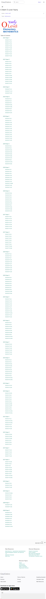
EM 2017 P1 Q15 (8, 220)
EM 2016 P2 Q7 (8, 287)
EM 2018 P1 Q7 (8, 169)
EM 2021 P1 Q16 (8, 45)
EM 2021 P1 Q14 (8, 43)
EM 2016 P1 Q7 (8, 257)
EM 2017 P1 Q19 (8, 226)
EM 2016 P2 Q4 (8, 281)
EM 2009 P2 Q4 (8, 512)
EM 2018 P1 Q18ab (9, 183)
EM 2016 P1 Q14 (8, 259)
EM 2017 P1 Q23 (8, 228)
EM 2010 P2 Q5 (8, 495)
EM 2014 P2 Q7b (8, 371)
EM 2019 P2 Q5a (8, 149)
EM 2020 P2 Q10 (8, 112)
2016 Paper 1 (6, 251)
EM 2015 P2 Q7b (8, 330)
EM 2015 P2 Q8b (8, 332)
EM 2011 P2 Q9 (8, 473)
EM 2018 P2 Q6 (8, 201)
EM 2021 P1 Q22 (8, 51)
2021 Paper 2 (6, 59)
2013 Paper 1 (6, 383)
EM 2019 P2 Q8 (8, 159)
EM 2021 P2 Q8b (8, 77)
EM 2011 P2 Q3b (8, 461)
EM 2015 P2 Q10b (8, 338)
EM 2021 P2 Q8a (8, 75)
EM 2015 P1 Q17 (8, 306)
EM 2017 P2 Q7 (8, 242)
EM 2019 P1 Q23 (8, 136)
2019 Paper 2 (6, 143)
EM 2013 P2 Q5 (8, 401)
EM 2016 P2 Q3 (8, 279)
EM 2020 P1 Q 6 (8, 89)
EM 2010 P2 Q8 (8, 499)
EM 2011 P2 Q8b (8, 471)
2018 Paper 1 (6, 167)
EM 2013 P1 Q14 (8, 385)
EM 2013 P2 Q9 (8, 408)
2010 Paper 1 (6, 481)
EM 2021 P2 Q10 (8, 83)
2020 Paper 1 (6, 87)
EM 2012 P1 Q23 (8, 426)
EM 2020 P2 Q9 (8, 110)
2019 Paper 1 (6, 116)
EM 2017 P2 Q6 (8, 240)
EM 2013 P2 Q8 (8, 406)
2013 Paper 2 (6, 391)
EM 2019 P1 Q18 (8, 128)
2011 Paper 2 (6, 459)
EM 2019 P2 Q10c (8, 161)
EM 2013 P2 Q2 (8, 395)
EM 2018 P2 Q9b (8, 208)
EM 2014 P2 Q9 (8, 375)
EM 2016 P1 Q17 (8, 263)
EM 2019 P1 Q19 (8, 130)
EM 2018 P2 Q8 (8, 204)
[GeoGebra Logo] (6, 2)
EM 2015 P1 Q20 (8, 310)
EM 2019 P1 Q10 (8, 122)
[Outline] (2, 6)
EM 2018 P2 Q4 (8, 197)
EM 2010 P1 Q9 (8, 483)
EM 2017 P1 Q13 (8, 218)
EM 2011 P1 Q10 (8, 450)
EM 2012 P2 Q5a (8, 434)
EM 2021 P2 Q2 (8, 63)
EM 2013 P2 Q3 (8, 397)
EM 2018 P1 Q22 (8, 187)
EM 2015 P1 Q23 (8, 314)
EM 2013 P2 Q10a (8, 412)
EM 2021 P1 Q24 (8, 55)
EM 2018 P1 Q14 (8, 179)
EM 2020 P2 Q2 (8, 98)
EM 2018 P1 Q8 (8, 171)
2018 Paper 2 (6, 191)
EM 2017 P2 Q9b (8, 248)
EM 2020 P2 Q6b (8, 106)
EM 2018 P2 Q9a (8, 206)
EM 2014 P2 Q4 (8, 361)
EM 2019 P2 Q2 (8, 145)
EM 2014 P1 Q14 (8, 344)
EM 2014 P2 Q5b (8, 365)
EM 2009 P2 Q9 (8, 524)
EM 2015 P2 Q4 (8, 324)
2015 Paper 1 (6, 297)
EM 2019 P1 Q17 (8, 126)
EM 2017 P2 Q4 (8, 236)
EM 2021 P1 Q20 (8, 47)
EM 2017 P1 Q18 (8, 224)
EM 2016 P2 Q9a (8, 293)
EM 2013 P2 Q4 (8, 399)
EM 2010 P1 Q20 (8, 487)
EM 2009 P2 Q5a (8, 516)
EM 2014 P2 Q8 (8, 373)
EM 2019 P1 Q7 (8, 120)
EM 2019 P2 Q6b (8, 155)
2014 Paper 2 (6, 357)
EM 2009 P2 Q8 (8, 522)
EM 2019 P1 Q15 (8, 124)
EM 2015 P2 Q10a (8, 336)
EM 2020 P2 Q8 (8, 108)
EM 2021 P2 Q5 (8, 69)
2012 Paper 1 (6, 416)
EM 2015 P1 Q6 (8, 299)
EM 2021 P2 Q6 (8, 71)
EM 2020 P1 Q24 (8, 93)
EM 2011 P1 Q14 (8, 452)
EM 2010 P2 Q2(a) (9, 493)
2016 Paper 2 (6, 275)
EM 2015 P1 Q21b (8, 312)
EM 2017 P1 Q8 (8, 216)
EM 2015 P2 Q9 (8, 334)
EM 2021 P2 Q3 (8, 65)
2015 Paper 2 (6, 320)
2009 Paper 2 (6, 510)
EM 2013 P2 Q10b (8, 410)
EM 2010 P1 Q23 (8, 485)
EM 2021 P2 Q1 (8, 61)
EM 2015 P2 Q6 (8, 328)
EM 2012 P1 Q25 (8, 428)
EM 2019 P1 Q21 (8, 132)
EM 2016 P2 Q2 (8, 277)
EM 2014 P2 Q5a (8, 363)
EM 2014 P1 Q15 (8, 346)
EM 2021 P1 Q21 (8, 49)
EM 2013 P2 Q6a (8, 403)
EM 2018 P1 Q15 (8, 181)
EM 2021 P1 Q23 (8, 53)
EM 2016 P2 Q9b (8, 291)
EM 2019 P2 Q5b (8, 151)
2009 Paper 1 (6, 502)
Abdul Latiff (8, 13)
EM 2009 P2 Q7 (8, 520)
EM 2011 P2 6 (8, 465)
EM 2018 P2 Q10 (8, 210)
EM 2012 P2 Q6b (8, 438)
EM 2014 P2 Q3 (8, 359)
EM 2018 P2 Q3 (8, 195)
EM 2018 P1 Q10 (8, 175)
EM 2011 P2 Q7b (8, 467)
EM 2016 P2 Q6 (8, 285)
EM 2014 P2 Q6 (8, 367)
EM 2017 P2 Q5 (8, 238)
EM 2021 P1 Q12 (8, 41)
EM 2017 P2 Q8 (8, 244)
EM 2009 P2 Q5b (8, 514)
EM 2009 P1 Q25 (8, 504)
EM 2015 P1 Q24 (8, 316)
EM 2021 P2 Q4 (8, 67)
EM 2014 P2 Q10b (8, 379)
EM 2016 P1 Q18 (8, 265)
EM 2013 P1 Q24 (8, 387)
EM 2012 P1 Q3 (8, 418)
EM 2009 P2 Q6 (8, 518)
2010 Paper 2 (6, 491)
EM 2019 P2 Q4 (8, 147)
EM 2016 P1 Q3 (8, 253)
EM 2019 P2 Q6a (8, 153)
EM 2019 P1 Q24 (8, 138)
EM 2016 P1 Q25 (8, 271)
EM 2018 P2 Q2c (8, 193)
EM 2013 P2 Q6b (8, 405)
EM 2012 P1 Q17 (8, 424)
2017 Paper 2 (6, 232)
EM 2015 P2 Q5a (8, 326)
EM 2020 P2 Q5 (8, 102)
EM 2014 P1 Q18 (8, 348)
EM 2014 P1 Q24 (8, 354)
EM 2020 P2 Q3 (8, 100)
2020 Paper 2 (6, 96)
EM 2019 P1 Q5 (8, 118)
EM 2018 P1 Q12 (8, 177)
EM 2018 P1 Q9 (8, 173)
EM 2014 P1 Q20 (8, 350)
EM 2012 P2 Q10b (8, 422)
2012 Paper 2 (6, 432)
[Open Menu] (44, 2)
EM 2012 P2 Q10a (8, 420)
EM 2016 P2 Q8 (8, 289)
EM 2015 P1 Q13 (8, 301)
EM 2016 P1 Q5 (8, 255)
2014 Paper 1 (6, 342)
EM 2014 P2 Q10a (8, 377)
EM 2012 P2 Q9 (8, 444)
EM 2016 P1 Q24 (8, 267)
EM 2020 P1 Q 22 (8, 91)
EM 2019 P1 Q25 (8, 140)
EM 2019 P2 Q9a (8, 163)
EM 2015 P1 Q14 (8, 303)
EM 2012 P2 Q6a (8, 436)
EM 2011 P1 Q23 (8, 455)
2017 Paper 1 (6, 214)
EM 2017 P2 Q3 (8, 234)
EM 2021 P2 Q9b (8, 81)
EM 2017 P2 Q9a (8, 246)
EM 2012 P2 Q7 (8, 440)
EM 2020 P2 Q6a (8, 104)
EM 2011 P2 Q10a (8, 475)
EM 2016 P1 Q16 (8, 261)
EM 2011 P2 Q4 (8, 463)
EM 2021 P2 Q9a (8, 79)
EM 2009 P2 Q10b (9, 526)
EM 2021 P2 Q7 (8, 73)
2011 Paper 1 (6, 448)
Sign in (39, 2)
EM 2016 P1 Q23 (8, 269)
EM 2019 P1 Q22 (8, 134)
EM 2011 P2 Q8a (8, 469)
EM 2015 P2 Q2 (8, 322)
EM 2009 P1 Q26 (8, 506)
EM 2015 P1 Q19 (8, 308)
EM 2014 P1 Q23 (8, 352)
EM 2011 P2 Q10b (8, 477)
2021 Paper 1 (6, 37)
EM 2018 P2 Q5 (8, 199)
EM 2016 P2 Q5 (8, 283)
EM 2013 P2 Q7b (8, 393)
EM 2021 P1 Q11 (8, 39)
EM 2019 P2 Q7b (8, 157)
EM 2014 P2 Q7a (8, 369)
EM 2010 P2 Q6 (8, 497)
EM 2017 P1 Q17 (8, 222)
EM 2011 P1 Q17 (8, 454)
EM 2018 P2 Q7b (8, 202)
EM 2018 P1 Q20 (8, 185)
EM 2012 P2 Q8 (8, 442)
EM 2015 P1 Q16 (8, 304)
